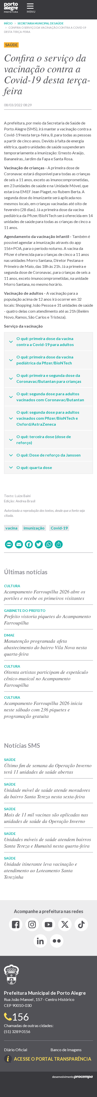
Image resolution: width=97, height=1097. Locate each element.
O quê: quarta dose (34, 467)
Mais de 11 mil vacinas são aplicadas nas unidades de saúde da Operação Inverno (46, 817)
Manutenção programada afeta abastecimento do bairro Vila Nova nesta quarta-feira (45, 647)
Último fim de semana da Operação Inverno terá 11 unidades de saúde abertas (48, 768)
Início (8, 23)
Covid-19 (59, 527)
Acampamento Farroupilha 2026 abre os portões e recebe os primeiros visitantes (44, 594)
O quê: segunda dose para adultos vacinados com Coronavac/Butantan (50, 396)
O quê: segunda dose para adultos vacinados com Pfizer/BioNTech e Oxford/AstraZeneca (47, 418)
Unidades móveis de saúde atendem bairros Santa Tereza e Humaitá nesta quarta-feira (47, 842)
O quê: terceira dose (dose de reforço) (43, 439)
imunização (34, 527)
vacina (11, 527)
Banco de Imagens (66, 1049)
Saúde (11, 45)
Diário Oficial (15, 1049)
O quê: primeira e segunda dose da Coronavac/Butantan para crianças (48, 378)
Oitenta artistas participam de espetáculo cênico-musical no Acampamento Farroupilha (46, 678)
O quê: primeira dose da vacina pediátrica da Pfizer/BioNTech (44, 359)
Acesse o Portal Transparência (52, 1059)
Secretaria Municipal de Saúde (40, 23)
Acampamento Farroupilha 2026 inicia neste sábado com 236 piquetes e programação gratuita (43, 709)
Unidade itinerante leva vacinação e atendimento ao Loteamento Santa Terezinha (40, 870)
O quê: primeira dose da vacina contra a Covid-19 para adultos (45, 341)
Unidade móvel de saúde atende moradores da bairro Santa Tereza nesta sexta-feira (47, 793)
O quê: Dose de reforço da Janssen (48, 455)
